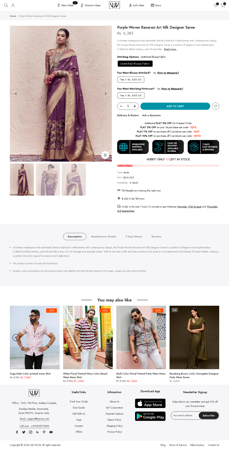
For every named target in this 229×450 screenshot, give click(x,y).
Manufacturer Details (103, 236)
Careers (79, 426)
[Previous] (16, 93)
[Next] (105, 93)
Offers (78, 432)
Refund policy (197, 445)
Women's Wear (93, 5)
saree (126, 172)
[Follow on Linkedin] (37, 432)
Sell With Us (78, 413)
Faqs (78, 420)
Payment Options (114, 413)
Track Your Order (79, 401)
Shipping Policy (115, 426)
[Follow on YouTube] (51, 432)
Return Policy (114, 420)
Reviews (156, 236)
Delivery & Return (128, 115)
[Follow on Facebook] (17, 432)
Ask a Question (151, 115)
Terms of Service (178, 445)
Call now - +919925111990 (34, 426)
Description (75, 236)
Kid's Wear (138, 5)
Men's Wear (69, 5)
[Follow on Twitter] (23, 432)
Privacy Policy (114, 432)
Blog (163, 445)
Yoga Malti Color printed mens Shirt (30, 373)
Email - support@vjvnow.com (34, 419)
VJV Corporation (114, 407)
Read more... (170, 49)
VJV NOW (35, 445)
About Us (114, 401)
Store (158, 5)
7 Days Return (134, 236)
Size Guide (79, 407)
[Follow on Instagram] (30, 432)
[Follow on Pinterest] (44, 432)
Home (13, 16)
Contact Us (213, 445)
